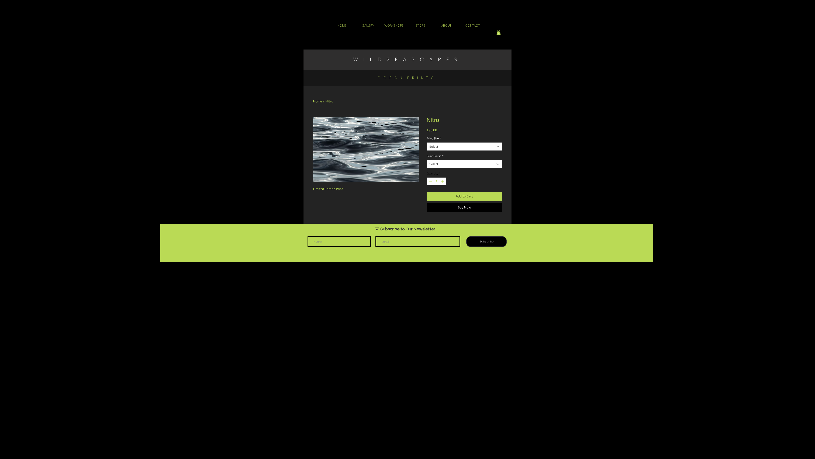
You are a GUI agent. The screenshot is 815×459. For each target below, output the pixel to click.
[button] (498, 32)
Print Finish (435, 156)
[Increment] (442, 181)
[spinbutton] (436, 181)
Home (317, 101)
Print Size (434, 138)
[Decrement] (430, 181)
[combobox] (464, 146)
